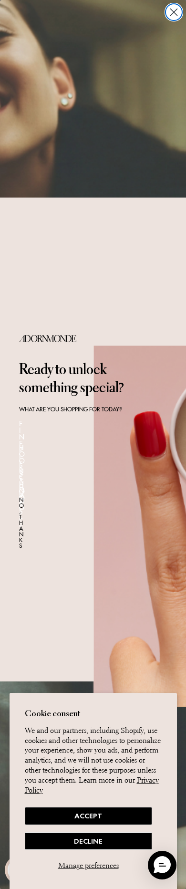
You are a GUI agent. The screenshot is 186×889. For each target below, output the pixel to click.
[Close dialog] (173, 12)
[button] (162, 865)
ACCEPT (88, 816)
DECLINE (88, 841)
